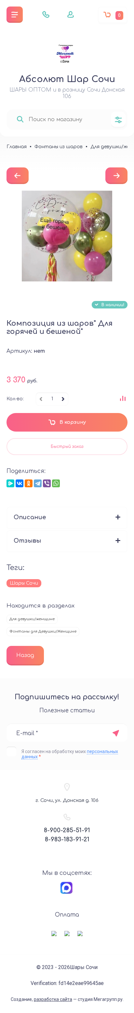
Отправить (116, 733)
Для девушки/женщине (32, 619)
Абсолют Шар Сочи (67, 79)
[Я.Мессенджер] (10, 483)
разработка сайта (53, 999)
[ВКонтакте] (19, 483)
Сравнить (122, 398)
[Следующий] (116, 175)
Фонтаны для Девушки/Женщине (42, 631)
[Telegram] (38, 483)
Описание (30, 517)
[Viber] (47, 483)
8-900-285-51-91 (67, 830)
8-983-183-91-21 (67, 839)
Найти (20, 119)
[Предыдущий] (18, 175)
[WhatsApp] (56, 483)
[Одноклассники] (29, 483)
